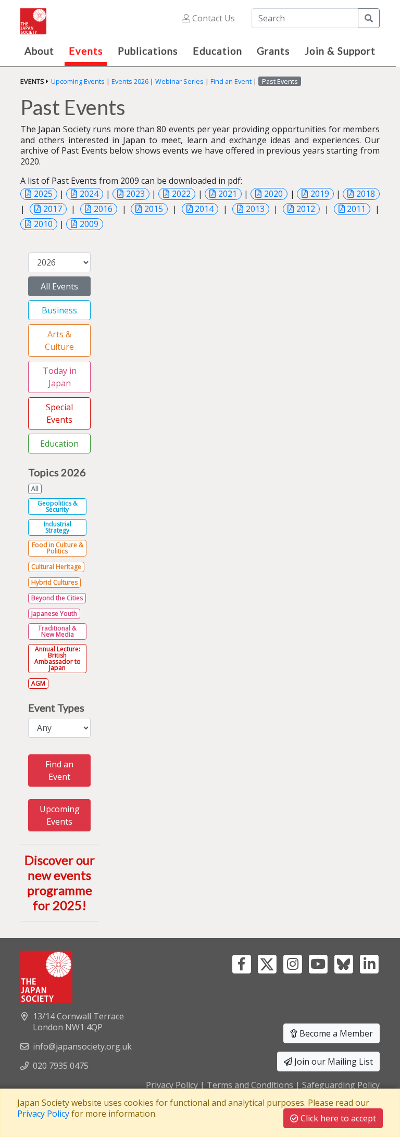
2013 (255, 208)
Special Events (59, 413)
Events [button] (86, 51)
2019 (319, 193)
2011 (356, 208)
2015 (153, 208)
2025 (43, 193)
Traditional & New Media (57, 631)
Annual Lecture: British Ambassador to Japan (57, 658)
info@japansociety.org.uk (82, 1046)
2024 (89, 193)
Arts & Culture (59, 340)
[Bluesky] (343, 963)
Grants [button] (273, 51)
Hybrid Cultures (54, 582)
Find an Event (231, 81)
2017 (52, 208)
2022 (181, 193)
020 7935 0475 (61, 1065)
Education (59, 443)
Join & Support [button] (340, 51)
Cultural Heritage (56, 566)
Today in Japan (60, 377)
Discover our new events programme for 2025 (59, 882)
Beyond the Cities (57, 597)
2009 (89, 224)
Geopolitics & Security (58, 506)
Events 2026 (129, 81)
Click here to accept (337, 1118)
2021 (227, 193)
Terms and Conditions (250, 1085)
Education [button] (217, 51)
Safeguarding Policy (341, 1085)
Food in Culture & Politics (57, 547)
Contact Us (212, 18)
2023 (135, 193)
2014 (204, 208)
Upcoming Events (78, 81)
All (35, 488)
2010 (43, 224)
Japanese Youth (54, 613)
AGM (38, 683)
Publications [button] (148, 51)
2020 (273, 193)
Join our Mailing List (332, 1061)
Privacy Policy (172, 1085)
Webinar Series (179, 81)
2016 (103, 208)
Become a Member (335, 1033)
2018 (365, 193)
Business (59, 310)
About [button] (39, 51)
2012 (305, 208)
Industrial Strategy (57, 527)
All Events (59, 286)
